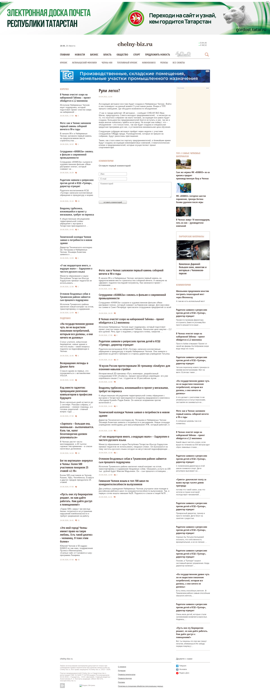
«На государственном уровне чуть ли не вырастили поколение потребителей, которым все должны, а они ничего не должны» (77, 330)
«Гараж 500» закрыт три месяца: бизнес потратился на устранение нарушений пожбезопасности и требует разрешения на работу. (76, 512)
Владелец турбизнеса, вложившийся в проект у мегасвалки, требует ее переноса (77, 211)
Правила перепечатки (126, 674)
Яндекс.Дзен (184, 673)
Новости (80, 54)
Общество (122, 54)
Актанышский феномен (84, 62)
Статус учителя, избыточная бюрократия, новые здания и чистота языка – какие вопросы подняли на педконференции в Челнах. (75, 346)
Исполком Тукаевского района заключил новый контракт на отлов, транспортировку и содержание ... (77, 306)
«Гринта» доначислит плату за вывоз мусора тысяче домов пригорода (191, 482)
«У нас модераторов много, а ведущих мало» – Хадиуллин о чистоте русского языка (76, 268)
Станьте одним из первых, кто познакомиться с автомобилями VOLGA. (75, 373)
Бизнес (94, 54)
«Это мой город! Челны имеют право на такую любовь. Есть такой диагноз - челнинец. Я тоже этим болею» (76, 534)
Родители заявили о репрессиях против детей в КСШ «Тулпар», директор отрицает (77, 183)
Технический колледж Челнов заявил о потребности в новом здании (76, 240)
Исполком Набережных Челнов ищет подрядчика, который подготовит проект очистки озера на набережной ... (75, 108)
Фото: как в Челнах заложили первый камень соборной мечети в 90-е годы (75, 126)
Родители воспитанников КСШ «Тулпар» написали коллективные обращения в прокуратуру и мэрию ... (76, 194)
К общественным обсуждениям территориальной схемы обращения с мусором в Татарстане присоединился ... (75, 222)
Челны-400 (107, 62)
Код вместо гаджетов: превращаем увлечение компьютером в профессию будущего (76, 393)
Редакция (121, 670)
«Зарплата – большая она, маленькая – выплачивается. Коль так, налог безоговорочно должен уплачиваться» (77, 430)
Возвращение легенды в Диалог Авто (74, 364)
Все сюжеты (179, 62)
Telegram (182, 666)
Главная (65, 54)
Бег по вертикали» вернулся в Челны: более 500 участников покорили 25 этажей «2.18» (76, 466)
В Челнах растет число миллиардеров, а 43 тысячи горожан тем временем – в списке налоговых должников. (76, 445)
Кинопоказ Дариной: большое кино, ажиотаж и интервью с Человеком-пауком (193, 268)
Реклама (121, 682)
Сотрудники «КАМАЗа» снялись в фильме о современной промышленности (76, 154)
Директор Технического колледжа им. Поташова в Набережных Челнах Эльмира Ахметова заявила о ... (76, 251)
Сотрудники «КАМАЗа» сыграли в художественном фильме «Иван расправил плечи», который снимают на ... (76, 165)
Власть (107, 54)
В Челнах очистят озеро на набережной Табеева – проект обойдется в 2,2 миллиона (75, 97)
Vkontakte (183, 669)
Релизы (164, 62)
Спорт (136, 54)
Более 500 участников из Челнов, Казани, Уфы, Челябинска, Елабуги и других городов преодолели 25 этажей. (77, 478)
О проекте (122, 667)
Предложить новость (157, 54)
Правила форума (125, 678)
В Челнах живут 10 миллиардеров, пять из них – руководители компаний (193, 222)
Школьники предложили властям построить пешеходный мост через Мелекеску (192, 294)
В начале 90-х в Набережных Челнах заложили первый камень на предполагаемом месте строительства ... (76, 137)
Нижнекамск (149, 62)
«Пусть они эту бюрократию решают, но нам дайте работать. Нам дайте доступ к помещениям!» (76, 499)
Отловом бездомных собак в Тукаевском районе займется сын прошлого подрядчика (75, 297)
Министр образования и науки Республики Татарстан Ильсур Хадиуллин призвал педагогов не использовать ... (76, 279)
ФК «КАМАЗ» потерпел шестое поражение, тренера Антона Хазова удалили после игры (191, 199)
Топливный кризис (127, 62)
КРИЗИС (63, 62)
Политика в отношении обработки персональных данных (140, 686)
